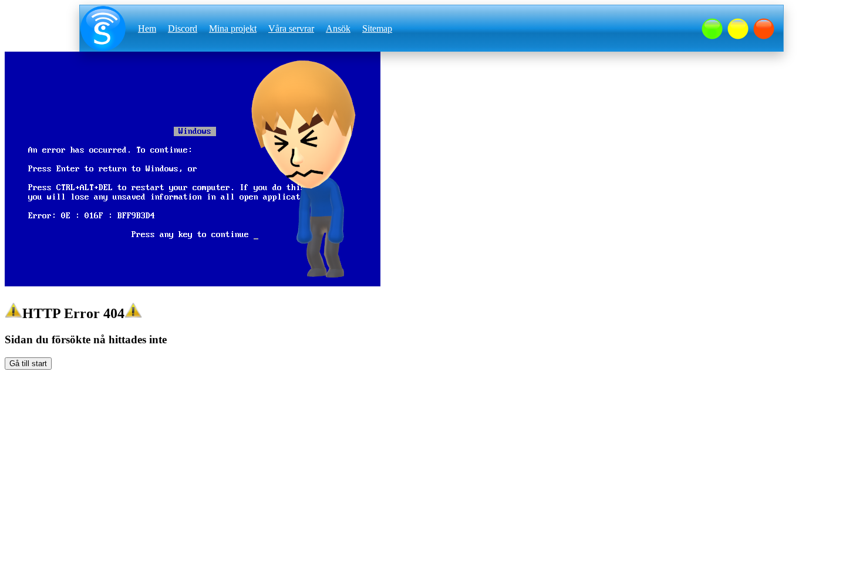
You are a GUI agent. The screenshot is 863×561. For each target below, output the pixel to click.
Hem (147, 28)
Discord (182, 28)
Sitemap (377, 28)
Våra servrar (291, 28)
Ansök (338, 28)
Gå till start (28, 363)
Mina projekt (233, 28)
